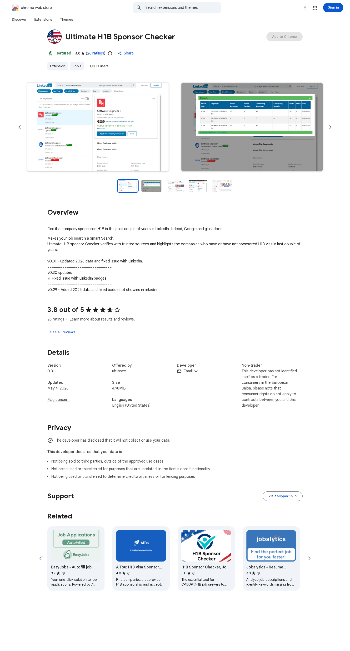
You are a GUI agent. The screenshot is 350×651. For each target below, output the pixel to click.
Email (188, 371)
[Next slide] (330, 127)
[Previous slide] (20, 127)
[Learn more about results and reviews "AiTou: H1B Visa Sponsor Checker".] (128, 573)
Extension (57, 66)
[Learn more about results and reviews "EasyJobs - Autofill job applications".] (63, 573)
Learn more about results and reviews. (102, 319)
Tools (77, 66)
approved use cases (146, 461)
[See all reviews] (62, 332)
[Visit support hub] (283, 496)
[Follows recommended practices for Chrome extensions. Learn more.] (50, 53)
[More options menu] (305, 7)
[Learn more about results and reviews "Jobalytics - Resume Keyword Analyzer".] (258, 573)
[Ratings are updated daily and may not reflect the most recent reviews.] (110, 53)
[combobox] (183, 7)
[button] (315, 8)
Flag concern (58, 399)
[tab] (19, 19)
